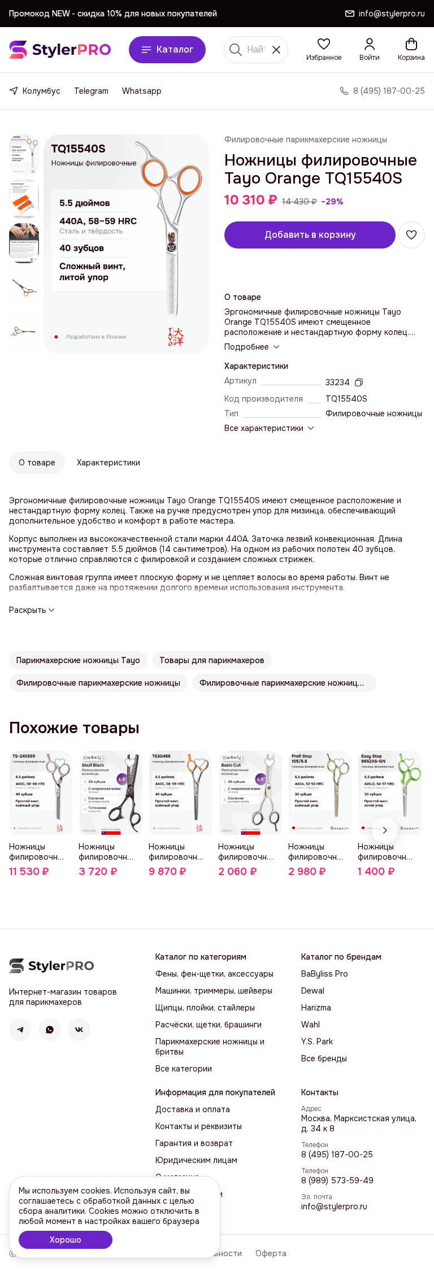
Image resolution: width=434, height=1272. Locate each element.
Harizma (316, 1008)
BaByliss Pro (324, 974)
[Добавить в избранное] (411, 235)
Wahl (310, 1025)
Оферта (271, 1253)
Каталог (175, 49)
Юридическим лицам (196, 1160)
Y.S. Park (317, 1041)
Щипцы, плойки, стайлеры (205, 1008)
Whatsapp (142, 91)
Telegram (91, 91)
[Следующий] (385, 830)
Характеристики (108, 463)
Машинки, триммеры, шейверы (213, 991)
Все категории (183, 1069)
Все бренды (324, 1058)
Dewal (312, 991)
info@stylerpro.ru (334, 1206)
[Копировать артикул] (359, 382)
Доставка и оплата (192, 1109)
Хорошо (65, 1240)
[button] (323, 49)
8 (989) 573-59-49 (337, 1180)
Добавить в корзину (310, 235)
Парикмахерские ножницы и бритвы (209, 1046)
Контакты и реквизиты (198, 1126)
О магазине (177, 1177)
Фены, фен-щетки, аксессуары (214, 974)
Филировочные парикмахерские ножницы (305, 139)
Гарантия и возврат (194, 1143)
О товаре (37, 463)
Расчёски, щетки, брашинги (208, 1025)
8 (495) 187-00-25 (337, 1154)
